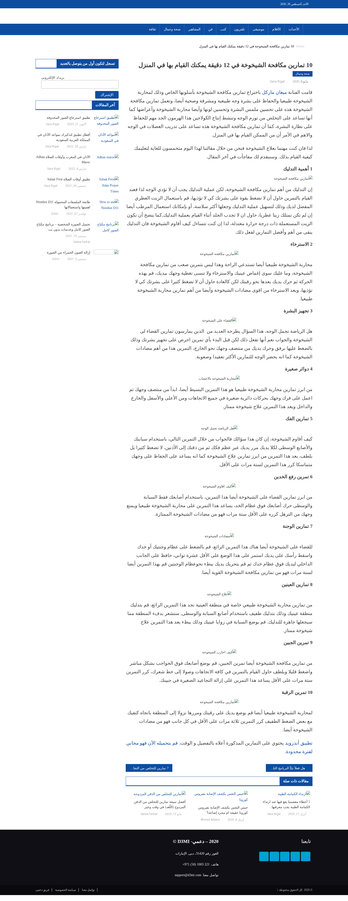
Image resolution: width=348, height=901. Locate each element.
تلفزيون (239, 29)
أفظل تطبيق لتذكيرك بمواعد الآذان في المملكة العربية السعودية (63, 137)
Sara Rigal (277, 81)
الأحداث (294, 29)
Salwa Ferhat (149, 814)
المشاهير (194, 29)
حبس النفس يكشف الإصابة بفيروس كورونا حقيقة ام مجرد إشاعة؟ (223, 810)
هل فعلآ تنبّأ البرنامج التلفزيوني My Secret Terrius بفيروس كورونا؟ (285, 768)
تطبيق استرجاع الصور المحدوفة (68, 117)
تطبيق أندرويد (298, 743)
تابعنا (306, 841)
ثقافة (152, 29)
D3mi (54, 213)
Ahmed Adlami (210, 819)
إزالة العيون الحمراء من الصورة (68, 252)
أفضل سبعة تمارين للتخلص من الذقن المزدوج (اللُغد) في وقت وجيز (160, 804)
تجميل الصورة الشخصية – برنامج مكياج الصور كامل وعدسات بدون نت (63, 227)
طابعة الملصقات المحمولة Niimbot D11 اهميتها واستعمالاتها (63, 204)
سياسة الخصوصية (65, 890)
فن (210, 29)
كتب (223, 29)
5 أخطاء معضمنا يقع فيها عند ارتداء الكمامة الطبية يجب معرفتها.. (286, 804)
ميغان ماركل (274, 92)
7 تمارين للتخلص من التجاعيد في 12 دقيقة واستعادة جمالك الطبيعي (147, 768)
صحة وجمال (172, 29)
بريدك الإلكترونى (52, 77)
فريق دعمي (42, 890)
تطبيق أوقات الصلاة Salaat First (68, 179)
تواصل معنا (88, 890)
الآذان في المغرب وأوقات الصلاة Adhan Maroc (63, 159)
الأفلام (276, 29)
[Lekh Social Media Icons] (305, 856)
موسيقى (258, 29)
